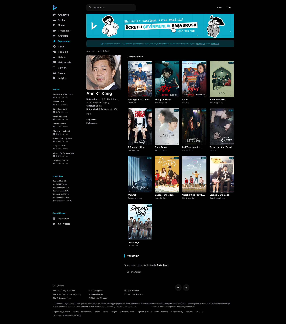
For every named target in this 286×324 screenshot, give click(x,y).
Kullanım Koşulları (127, 312)
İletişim (62, 78)
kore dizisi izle (202, 306)
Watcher (132, 195)
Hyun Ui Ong (215, 150)
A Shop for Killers (136, 147)
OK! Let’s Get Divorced (98, 298)
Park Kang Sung (216, 102)
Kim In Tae (132, 102)
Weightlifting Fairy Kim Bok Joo (193, 195)
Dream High (134, 242)
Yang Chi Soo (160, 150)
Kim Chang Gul (188, 198)
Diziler (61, 20)
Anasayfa (63, 14)
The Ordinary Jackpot (62, 298)
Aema (185, 99)
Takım (61, 73)
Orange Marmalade (219, 195)
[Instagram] (186, 287)
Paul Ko (185, 102)
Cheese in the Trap (164, 195)
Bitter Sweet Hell (218, 99)
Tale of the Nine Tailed (221, 147)
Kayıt (219, 7)
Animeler (63, 35)
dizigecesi (199, 312)
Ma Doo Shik (133, 246)
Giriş (229, 7)
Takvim (62, 67)
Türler (61, 46)
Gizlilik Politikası (161, 312)
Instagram (63, 218)
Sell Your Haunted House (191, 147)
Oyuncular (64, 41)
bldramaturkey (177, 312)
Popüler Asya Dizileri (61, 312)
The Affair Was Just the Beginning (67, 294)
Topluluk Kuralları (144, 312)
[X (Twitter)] (178, 287)
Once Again (161, 147)
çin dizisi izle (213, 306)
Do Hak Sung (187, 150)
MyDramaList (92, 123)
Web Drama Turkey (61, 316)
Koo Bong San (161, 102)
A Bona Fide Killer (96, 294)
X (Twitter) (64, 223)
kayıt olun (215, 44)
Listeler (62, 57)
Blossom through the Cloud (64, 290)
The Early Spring (95, 290)
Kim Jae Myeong (135, 198)
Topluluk (63, 51)
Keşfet (76, 312)
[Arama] (91, 7)
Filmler (61, 25)
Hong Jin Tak (160, 198)
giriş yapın (200, 44)
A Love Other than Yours (134, 294)
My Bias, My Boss (131, 290)
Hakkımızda (64, 62)
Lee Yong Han (133, 150)
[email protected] (144, 306)
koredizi (189, 312)
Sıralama (134, 272)
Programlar (64, 30)
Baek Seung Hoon (217, 198)
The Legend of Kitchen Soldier (139, 99)
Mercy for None (163, 99)
